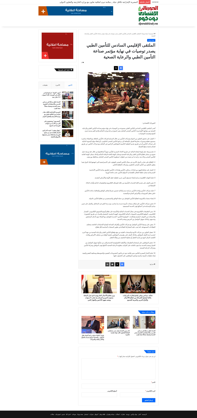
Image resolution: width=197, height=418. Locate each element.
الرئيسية (151, 33)
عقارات (123, 414)
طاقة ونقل (102, 414)
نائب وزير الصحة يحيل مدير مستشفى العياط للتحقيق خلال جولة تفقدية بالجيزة (119, 332)
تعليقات (45, 85)
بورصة (128, 414)
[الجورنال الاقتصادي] (148, 15)
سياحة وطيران (110, 414)
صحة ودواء (145, 33)
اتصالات (117, 414)
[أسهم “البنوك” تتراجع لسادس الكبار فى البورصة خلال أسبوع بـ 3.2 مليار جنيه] (67, 95)
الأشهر (70, 85)
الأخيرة (58, 85)
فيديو (63, 414)
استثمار (86, 414)
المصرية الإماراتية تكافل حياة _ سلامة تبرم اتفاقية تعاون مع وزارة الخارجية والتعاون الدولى (51, 114)
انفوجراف (58, 414)
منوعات (74, 414)
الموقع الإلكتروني (112, 391)
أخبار (139, 414)
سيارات (91, 414)
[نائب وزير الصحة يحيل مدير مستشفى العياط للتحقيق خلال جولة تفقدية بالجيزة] (118, 322)
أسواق (96, 414)
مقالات (52, 414)
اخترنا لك (68, 414)
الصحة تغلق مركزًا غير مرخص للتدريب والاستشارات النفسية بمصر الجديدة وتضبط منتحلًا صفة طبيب (144, 332)
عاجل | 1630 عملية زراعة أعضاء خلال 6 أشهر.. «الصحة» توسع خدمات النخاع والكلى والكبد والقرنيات (93, 337)
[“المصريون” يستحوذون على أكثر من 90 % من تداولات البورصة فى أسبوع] (67, 124)
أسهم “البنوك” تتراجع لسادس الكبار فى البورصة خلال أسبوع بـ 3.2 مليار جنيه (51, 95)
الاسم (153, 382)
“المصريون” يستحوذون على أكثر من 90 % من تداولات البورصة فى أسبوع (105, 2)
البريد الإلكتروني (150, 391)
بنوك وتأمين (134, 414)
